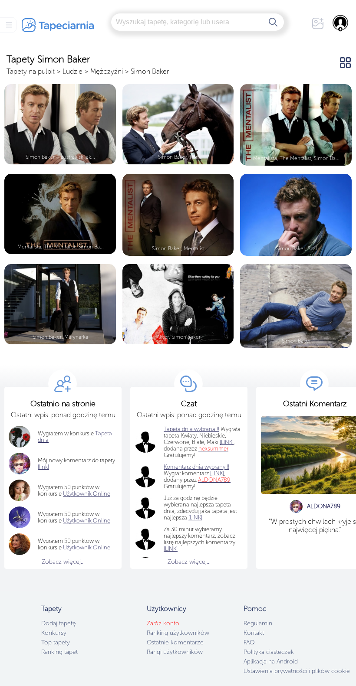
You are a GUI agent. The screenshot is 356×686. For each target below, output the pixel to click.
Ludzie (72, 71)
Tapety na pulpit (31, 71)
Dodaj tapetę (58, 623)
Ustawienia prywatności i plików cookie (297, 671)
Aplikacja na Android (271, 661)
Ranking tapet (59, 652)
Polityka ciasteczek (269, 652)
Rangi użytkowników (175, 652)
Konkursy (53, 633)
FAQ (249, 642)
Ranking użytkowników (178, 633)
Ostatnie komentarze (175, 642)
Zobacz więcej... (63, 561)
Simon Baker (150, 71)
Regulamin (258, 623)
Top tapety (55, 642)
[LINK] (217, 473)
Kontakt (254, 633)
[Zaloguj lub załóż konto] (340, 23)
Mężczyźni (106, 71)
